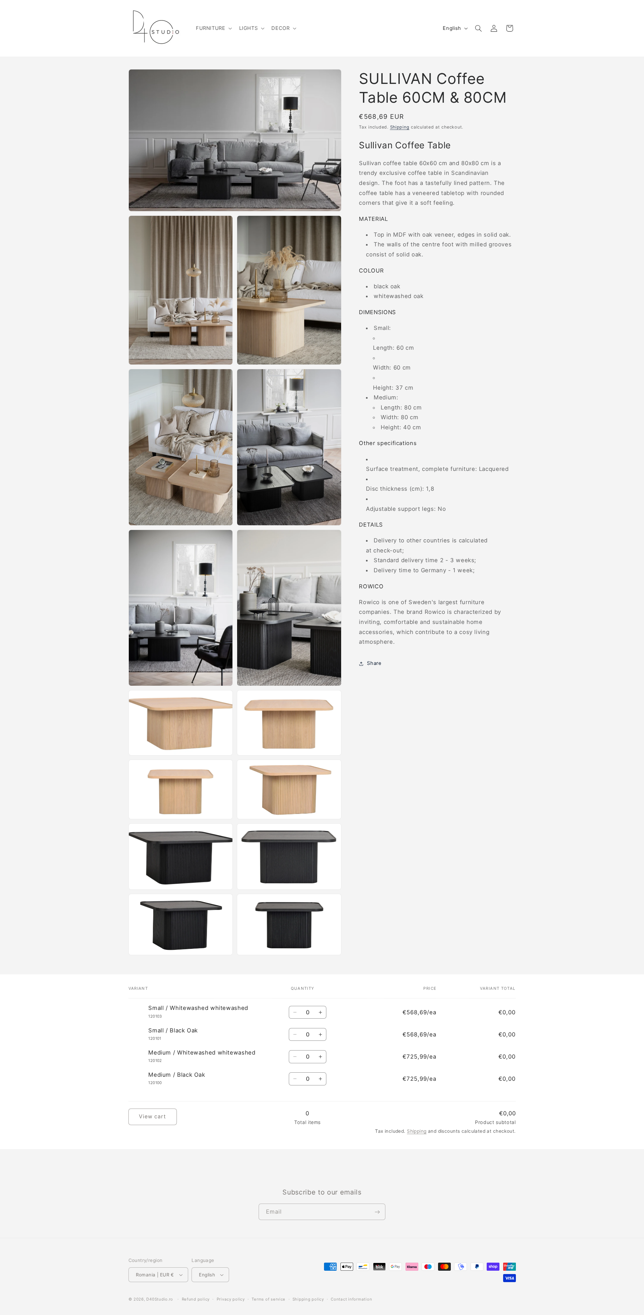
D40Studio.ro (159, 1299)
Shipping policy (308, 1299)
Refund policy (196, 1299)
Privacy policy (231, 1299)
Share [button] (374, 663)
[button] (213, 28)
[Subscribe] (377, 1212)
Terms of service (268, 1299)
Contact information (351, 1299)
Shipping (400, 127)
